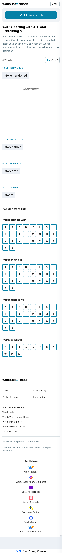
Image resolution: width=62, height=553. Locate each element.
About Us (7, 390)
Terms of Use (39, 397)
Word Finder (8, 412)
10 (5, 354)
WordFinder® (31, 471)
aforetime (11, 171)
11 (12, 354)
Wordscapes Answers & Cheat (31, 481)
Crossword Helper (31, 491)
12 (19, 354)
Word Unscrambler (12, 421)
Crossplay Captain (31, 512)
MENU (55, 4)
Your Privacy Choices (34, 551)
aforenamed (13, 147)
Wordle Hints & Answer (14, 426)
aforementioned (15, 75)
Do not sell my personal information (20, 441)
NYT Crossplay (9, 431)
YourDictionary (31, 522)
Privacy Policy (39, 390)
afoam (8, 195)
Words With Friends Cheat (15, 416)
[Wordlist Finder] (15, 380)
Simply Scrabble (31, 501)
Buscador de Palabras (31, 531)
